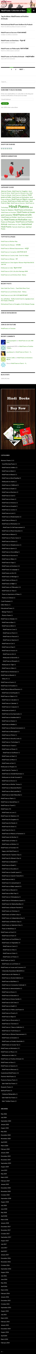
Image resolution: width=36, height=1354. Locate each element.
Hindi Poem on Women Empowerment (13, 1034)
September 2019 (6, 1163)
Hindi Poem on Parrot (9, 633)
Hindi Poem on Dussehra (9, 869)
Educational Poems (6, 608)
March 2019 (4, 1177)
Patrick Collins (11, 357)
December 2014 (6, 1328)
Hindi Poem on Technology (10, 742)
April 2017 (4, 1251)
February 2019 (5, 1181)
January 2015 (5, 1325)
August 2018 (5, 1202)
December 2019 (6, 1156)
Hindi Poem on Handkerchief (10, 717)
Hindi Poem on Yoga (8, 562)
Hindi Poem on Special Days (9, 802)
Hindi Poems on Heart (8, 756)
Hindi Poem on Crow (9, 629)
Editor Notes (5, 605)
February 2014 (5, 1343)
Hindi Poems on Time (14, 224)
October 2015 (5, 1304)
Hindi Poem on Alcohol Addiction (12, 978)
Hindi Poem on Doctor (8, 781)
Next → (22, 69)
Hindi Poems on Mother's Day (11, 921)
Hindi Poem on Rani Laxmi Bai (10, 791)
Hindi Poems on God (7, 960)
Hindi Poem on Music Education (11, 531)
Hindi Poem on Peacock (10, 636)
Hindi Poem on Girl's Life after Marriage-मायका (14, 271)
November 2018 (6, 1191)
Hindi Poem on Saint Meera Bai (11, 795)
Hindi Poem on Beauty (8, 474)
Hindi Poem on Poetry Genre (10, 538)
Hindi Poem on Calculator (9, 700)
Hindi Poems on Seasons (8, 1066)
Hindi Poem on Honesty (9, 502)
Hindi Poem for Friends (8, 823)
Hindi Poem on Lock (8, 513)
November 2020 (6, 1138)
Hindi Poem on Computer (9, 707)
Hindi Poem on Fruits (8, 935)
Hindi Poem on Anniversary (9, 671)
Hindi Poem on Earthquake (10, 693)
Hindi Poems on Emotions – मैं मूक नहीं (13, 40)
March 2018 (4, 1219)
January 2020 (5, 1152)
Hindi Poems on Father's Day (10, 914)
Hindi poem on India (8, 1055)
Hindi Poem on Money (8, 520)
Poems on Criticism (7, 598)
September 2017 (6, 1237)
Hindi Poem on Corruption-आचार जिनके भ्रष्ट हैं (14, 252)
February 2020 (5, 1149)
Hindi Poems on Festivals (8, 212)
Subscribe (4, 103)
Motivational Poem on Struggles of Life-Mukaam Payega (17, 304)
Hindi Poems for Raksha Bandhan (12, 904)
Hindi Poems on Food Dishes (10, 939)
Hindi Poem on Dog (7, 647)
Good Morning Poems (8, 464)
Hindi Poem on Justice (8, 510)
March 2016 (4, 1290)
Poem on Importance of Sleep (11, 594)
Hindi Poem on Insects (8, 650)
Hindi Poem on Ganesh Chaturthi (12, 876)
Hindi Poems (19, 206)
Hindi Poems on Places (7, 1052)
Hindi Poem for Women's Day (20, 193)
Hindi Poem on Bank (8, 471)
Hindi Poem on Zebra (8, 668)
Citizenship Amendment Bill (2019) (12, 971)
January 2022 (5, 1124)
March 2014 (4, 1339)
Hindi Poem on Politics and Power (18, 201)
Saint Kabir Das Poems (8, 1083)
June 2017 (4, 1247)
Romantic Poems (6, 1087)
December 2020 (6, 1135)
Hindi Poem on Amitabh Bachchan (12, 774)
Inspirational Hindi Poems (8, 1073)
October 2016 (5, 1265)
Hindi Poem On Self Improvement (13, 527)
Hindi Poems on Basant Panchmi (11, 907)
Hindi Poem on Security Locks (11, 738)
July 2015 (4, 1314)
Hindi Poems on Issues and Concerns (12, 967)
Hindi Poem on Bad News (9, 981)
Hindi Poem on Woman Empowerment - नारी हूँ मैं (15, 248)
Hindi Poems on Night (8, 583)
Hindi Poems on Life (22, 214)
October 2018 (5, 1195)
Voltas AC (5, 678)
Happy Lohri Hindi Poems (9, 851)
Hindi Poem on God (7, 495)
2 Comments (11, 58)
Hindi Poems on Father (8, 840)
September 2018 (6, 1198)
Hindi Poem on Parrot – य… (24, 352)
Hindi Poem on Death (8, 488)
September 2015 (6, 1307)
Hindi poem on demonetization (11, 988)
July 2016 (4, 1276)
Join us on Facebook (9, 313)
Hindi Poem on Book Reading (10, 478)
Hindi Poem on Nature (8, 534)
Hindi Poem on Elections (9, 492)
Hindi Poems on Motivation (15, 219)
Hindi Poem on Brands (7, 675)
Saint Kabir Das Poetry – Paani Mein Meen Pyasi (15, 288)
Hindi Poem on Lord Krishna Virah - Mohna (13, 275)
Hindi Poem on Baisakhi (9, 862)
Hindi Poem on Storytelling (10, 552)
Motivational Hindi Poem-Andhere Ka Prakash (16, 24)
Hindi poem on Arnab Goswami (11, 777)
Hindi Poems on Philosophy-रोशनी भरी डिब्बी (14, 48)
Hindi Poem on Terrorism (9, 1023)
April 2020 (4, 1142)
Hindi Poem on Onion (9, 953)
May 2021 (4, 1131)
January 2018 (5, 1223)
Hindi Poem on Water (8, 559)
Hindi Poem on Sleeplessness (10, 545)
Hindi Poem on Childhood (19, 195)
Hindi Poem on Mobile (8, 724)
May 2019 (4, 1174)
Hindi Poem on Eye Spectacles (11, 714)
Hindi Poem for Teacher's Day (11, 855)
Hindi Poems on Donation (9, 1038)
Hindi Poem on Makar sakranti (11, 886)
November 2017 (6, 1230)
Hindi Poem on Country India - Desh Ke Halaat (15, 255)
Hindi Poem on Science (9, 541)
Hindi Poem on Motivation (20, 197)
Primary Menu (33, 10)
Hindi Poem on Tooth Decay (10, 1031)
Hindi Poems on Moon (8, 759)
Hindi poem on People (7, 766)
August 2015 (5, 1311)
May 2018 (4, 1212)
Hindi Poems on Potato (10, 957)
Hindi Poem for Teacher (9, 770)
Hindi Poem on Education (9, 995)
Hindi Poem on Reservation (10, 1020)
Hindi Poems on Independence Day (12, 918)
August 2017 (5, 1240)
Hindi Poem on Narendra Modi (11, 788)
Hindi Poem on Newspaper (10, 731)
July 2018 (4, 1205)
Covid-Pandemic (6, 601)
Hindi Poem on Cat (7, 643)
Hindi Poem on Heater (8, 721)
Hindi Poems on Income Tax (10, 1045)
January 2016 (5, 1297)
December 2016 (6, 1258)
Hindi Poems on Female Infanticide (12, 1041)
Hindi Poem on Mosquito (10, 661)
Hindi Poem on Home (8, 499)
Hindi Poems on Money (9, 580)
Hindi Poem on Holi (7, 879)
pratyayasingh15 (12, 340)
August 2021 (5, 1128)
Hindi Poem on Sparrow (10, 640)
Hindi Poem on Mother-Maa (9, 241)
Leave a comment (21, 26)
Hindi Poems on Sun (8, 763)
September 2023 (6, 1121)
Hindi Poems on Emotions (23, 210)
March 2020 (4, 1145)
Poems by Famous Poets (8, 1080)
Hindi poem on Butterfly (10, 657)
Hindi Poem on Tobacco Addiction (12, 1027)
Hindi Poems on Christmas (10, 911)
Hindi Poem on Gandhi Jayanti (11, 872)
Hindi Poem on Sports (8, 548)
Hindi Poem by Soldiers (9, 467)
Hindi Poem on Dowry (8, 992)
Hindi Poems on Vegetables (10, 943)
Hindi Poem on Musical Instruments (12, 728)
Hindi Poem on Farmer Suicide (11, 999)
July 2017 (4, 1244)
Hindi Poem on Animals (8, 619)
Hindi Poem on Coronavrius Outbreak (13, 985)
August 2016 (5, 1272)
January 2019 (5, 1184)
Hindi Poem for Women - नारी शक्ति (11, 245)
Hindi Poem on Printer (8, 735)
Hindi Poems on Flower (9, 749)
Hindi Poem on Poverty (9, 1013)
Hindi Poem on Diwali (8, 865)
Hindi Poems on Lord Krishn (10, 964)
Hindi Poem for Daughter (20, 191)
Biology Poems (6, 612)
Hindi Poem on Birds (8, 626)
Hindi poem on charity (8, 481)
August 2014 (5, 1332)
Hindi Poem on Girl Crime (9, 1002)
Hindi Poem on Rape (8, 1016)
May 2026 (4, 1114)
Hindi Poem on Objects (19, 199)
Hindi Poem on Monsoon (9, 1069)
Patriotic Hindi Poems (18, 227)
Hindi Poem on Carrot (9, 946)
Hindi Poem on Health (8, 1006)
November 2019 (6, 1159)
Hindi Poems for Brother (9, 837)
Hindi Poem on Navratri (9, 890)
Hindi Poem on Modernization (10, 517)
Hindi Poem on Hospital (9, 506)
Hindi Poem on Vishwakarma (10, 897)
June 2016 (4, 1279)
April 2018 (4, 1216)
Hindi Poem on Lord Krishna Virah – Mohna (13, 292)
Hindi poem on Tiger (8, 664)
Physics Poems (6, 615)
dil (1, 1351)
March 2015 (4, 1318)
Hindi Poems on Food (7, 932)
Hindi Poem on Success (18, 203)
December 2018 (6, 1188)
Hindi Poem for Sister (8, 826)
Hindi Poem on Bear (8, 622)
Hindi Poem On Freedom (8, 686)
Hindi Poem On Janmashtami (10, 883)
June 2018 (4, 1209)
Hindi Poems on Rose (7, 1062)
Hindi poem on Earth (8, 710)
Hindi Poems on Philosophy (10, 587)
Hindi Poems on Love (8, 812)
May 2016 (4, 1283)
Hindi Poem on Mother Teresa (11, 784)
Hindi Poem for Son (7, 830)
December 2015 (6, 1300)
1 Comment (14, 34)
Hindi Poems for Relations (8, 816)
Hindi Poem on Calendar (9, 703)
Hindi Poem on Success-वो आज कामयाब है (13, 32)
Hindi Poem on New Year (9, 893)
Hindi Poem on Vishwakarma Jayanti (12, 900)
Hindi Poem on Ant (8, 654)
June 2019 (4, 1170)
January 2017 (5, 1255)
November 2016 (6, 1262)
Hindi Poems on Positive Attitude (11, 1059)
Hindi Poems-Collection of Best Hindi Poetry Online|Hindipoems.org (14, 10)
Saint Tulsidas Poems (8, 1101)
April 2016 (4, 1286)
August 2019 (5, 1167)
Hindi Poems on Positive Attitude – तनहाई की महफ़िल (17, 56)
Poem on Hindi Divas (8, 928)
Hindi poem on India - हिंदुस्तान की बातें (11, 268)
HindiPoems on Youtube (8, 328)
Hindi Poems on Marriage (9, 576)
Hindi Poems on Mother (9, 217)
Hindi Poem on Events (7, 682)
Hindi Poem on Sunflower (10, 752)
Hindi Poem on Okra (9, 950)
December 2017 (6, 1226)
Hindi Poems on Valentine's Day (11, 925)
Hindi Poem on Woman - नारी (9, 259)
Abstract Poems (6, 191)
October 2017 (5, 1233)
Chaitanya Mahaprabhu (9, 1094)
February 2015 (5, 1321)
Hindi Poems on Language (9, 569)
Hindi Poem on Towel (8, 745)
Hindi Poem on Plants (7, 798)
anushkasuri (13, 26)
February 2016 (5, 1293)
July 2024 (4, 1117)
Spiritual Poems (5, 1090)
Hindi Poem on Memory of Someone (12, 833)
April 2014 (4, 1335)
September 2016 (6, 1269)
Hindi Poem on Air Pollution (10, 974)
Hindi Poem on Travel (7, 805)
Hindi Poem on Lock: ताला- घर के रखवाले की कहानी (14, 295)
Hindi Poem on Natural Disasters (10, 689)
